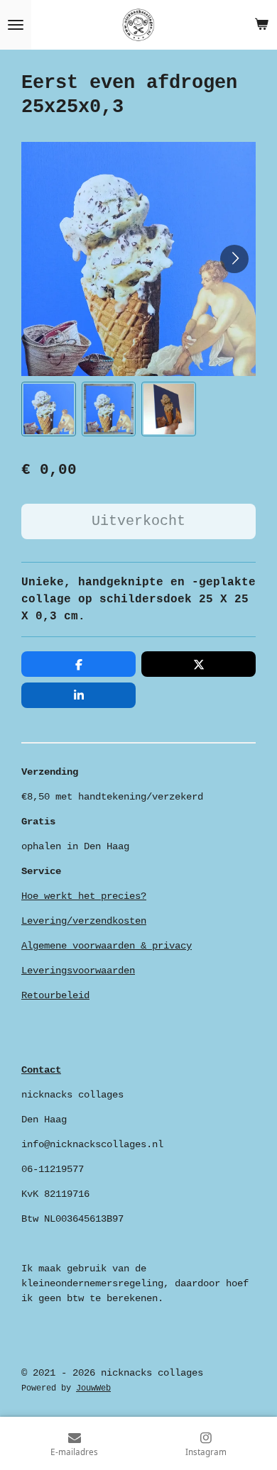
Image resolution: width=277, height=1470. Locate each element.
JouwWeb (93, 1388)
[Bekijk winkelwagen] (261, 25)
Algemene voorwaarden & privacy (106, 945)
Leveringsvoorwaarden (78, 970)
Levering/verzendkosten (83, 921)
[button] (48, 409)
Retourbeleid (55, 995)
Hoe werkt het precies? (83, 896)
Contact (41, 1070)
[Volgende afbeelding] (234, 259)
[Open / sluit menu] (15, 25)
